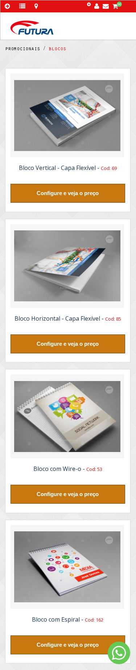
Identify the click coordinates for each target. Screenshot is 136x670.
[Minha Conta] (9, 6)
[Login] (98, 4)
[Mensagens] (107, 4)
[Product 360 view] (67, 115)
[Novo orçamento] (90, 4)
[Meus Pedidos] (23, 6)
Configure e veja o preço (68, 193)
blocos (56, 49)
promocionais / (25, 49)
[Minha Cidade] (36, 6)
